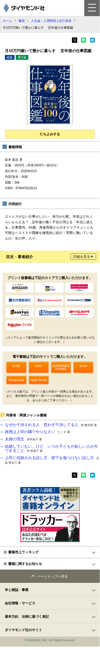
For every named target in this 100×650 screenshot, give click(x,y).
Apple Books (38, 380)
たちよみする (50, 134)
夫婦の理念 (23, 439)
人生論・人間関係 (43, 21)
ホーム (7, 21)
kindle (16, 366)
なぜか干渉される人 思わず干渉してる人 (51, 425)
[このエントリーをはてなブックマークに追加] (92, 41)
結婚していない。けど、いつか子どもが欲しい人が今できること (51, 448)
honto (83, 366)
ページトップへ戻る (52, 576)
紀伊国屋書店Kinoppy (61, 367)
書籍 (21, 21)
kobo (38, 366)
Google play (16, 380)
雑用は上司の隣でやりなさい (37, 432)
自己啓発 (65, 21)
